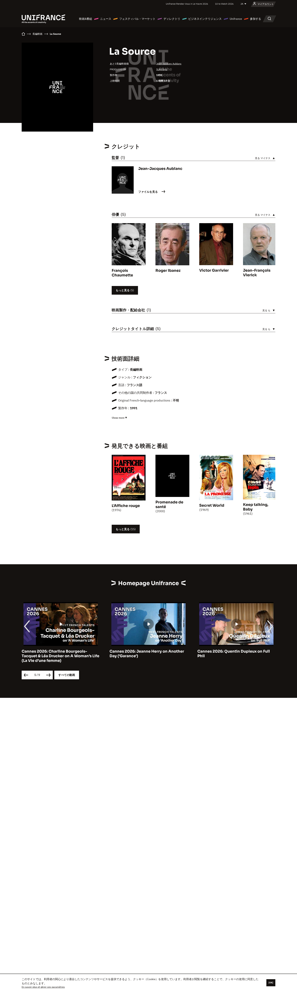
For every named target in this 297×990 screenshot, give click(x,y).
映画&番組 (85, 19)
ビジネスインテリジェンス (205, 19)
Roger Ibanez (168, 270)
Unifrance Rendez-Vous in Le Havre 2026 (187, 3)
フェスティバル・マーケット (137, 19)
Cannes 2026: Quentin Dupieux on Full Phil (233, 653)
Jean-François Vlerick (256, 272)
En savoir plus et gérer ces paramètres (43, 986)
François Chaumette (122, 272)
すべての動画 (66, 675)
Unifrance (236, 19)
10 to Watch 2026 (224, 3)
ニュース (105, 19)
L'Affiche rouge (126, 505)
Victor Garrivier (214, 270)
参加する (255, 19)
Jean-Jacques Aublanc (168, 63)
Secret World (211, 505)
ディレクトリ (172, 19)
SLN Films (161, 69)
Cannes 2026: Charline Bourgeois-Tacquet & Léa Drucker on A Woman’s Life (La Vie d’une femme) (60, 656)
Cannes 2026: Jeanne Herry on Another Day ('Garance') (147, 653)
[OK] (271, 982)
